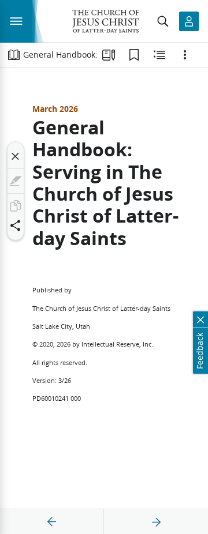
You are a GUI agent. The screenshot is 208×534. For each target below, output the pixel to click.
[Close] (15, 156)
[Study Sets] (108, 54)
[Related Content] (159, 54)
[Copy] (15, 205)
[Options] (184, 54)
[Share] (15, 225)
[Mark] (15, 181)
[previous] (52, 522)
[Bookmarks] (134, 54)
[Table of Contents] (14, 55)
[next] (156, 522)
